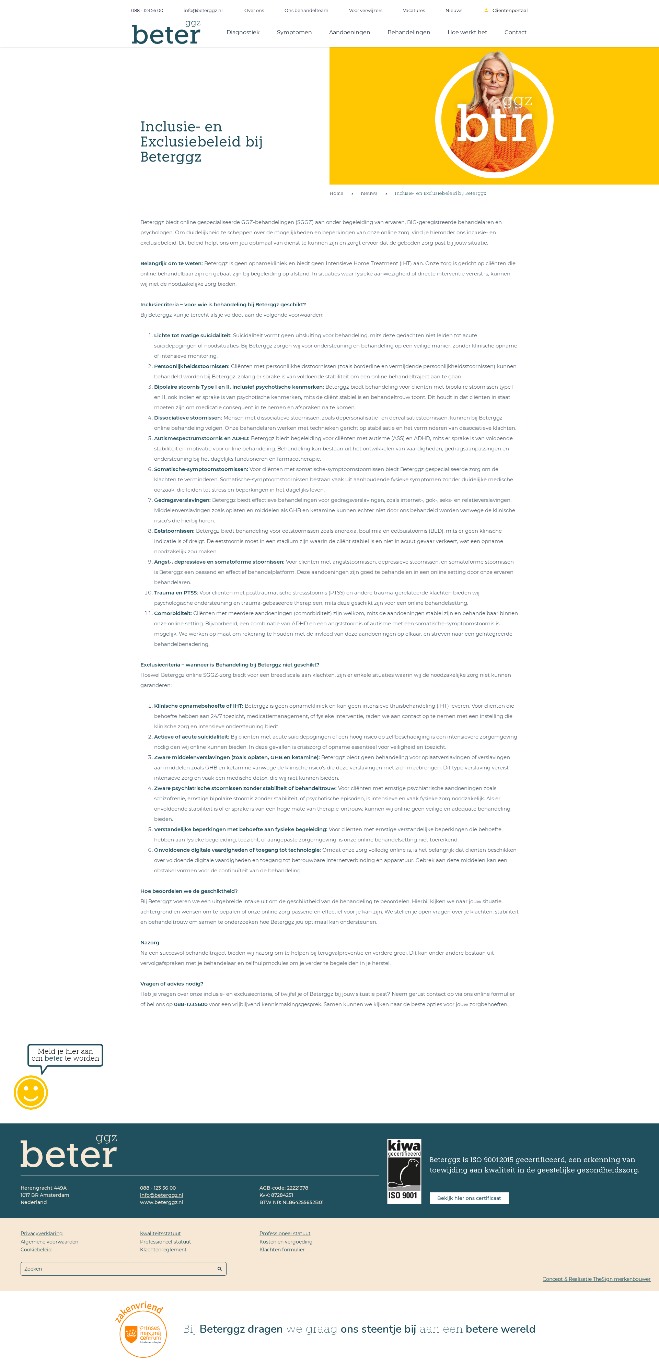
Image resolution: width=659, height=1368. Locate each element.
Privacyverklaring (42, 1233)
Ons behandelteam (306, 10)
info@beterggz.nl (204, 10)
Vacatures (414, 10)
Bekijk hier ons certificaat (469, 1198)
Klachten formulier (282, 1250)
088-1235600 (191, 1004)
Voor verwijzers (365, 10)
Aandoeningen (349, 32)
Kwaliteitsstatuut (160, 1233)
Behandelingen (409, 32)
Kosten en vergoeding (286, 1242)
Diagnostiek (243, 32)
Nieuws (454, 10)
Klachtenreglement (163, 1250)
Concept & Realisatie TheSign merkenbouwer (597, 1279)
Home (337, 193)
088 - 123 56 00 (147, 10)
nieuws (369, 193)
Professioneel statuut (165, 1242)
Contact (516, 32)
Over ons (254, 10)
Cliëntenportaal (510, 10)
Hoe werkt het (467, 32)
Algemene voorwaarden (49, 1242)
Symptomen (294, 32)
